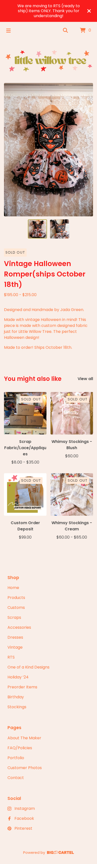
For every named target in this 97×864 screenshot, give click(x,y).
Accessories (19, 627)
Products (16, 597)
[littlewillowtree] (48, 61)
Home (13, 587)
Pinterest (23, 828)
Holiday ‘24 (18, 677)
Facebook (24, 818)
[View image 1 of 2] (37, 229)
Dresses (15, 637)
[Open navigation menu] (8, 30)
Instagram (24, 808)
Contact (15, 778)
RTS (11, 657)
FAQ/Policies (19, 748)
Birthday (15, 697)
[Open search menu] (65, 30)
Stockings (16, 707)
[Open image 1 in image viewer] (48, 149)
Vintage (15, 647)
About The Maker (24, 738)
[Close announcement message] (89, 11)
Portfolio (15, 758)
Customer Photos (24, 768)
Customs (16, 607)
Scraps (14, 617)
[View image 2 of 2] (59, 229)
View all (85, 379)
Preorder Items (22, 687)
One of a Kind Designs (28, 667)
